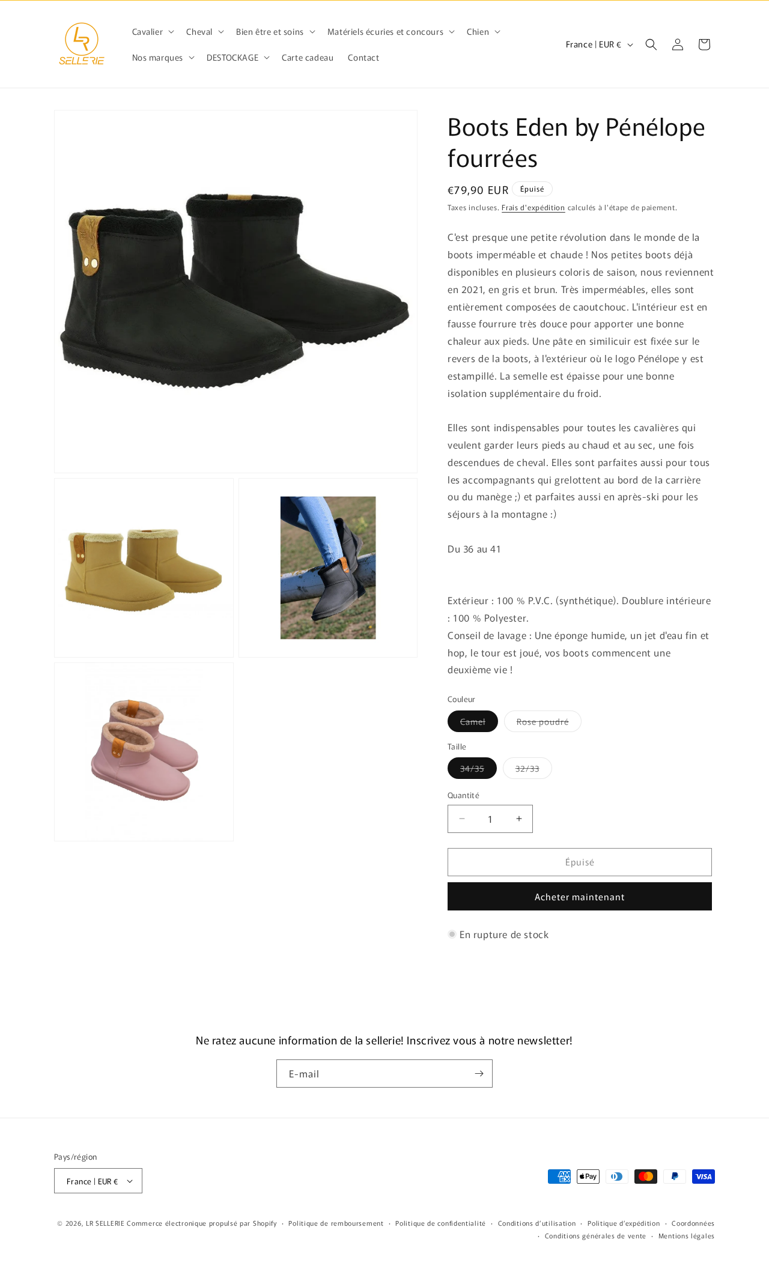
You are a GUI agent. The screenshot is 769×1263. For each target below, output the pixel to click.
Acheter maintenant (580, 896)
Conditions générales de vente (595, 1235)
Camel (479, 723)
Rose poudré (549, 723)
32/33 (533, 770)
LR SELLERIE (105, 1223)
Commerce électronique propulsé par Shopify (201, 1223)
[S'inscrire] (479, 1073)
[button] (152, 31)
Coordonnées (693, 1223)
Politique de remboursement (335, 1223)
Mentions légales (686, 1235)
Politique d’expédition (624, 1223)
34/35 (478, 770)
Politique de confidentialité (440, 1223)
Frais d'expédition (533, 207)
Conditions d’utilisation (537, 1223)
